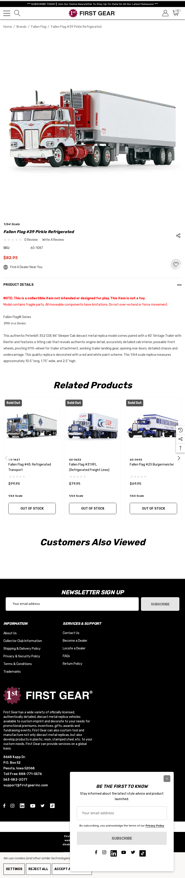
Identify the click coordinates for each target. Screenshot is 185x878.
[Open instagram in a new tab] (13, 805)
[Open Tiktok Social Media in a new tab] (53, 805)
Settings (14, 869)
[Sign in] (165, 13)
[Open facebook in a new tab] (4, 805)
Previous (6, 458)
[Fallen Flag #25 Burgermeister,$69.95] (153, 425)
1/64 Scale (11, 224)
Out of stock (32, 508)
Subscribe (160, 604)
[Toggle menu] (6, 13)
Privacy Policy (155, 825)
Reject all (38, 869)
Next (178, 458)
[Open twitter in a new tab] (43, 805)
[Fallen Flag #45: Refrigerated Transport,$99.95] (32, 425)
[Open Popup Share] (178, 235)
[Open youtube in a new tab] (33, 805)
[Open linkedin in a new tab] (23, 805)
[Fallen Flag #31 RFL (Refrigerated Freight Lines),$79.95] (92, 425)
